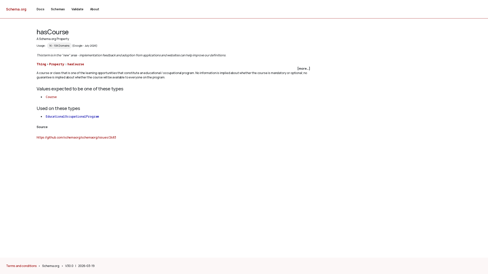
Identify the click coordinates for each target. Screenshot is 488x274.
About (94, 9)
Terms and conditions (21, 266)
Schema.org (16, 9)
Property (56, 64)
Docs (40, 9)
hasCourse (75, 64)
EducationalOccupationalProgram (72, 116)
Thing (41, 64)
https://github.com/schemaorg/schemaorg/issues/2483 (76, 137)
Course (51, 97)
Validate (77, 9)
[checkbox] (174, 68)
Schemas (58, 9)
